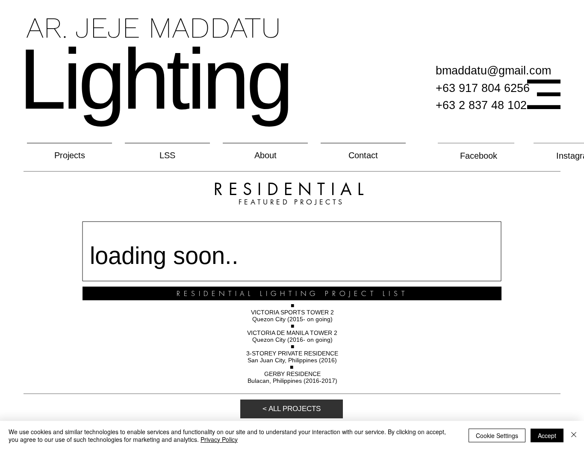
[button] (543, 94)
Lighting (154, 79)
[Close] (574, 435)
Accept (547, 435)
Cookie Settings (497, 435)
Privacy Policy (219, 439)
